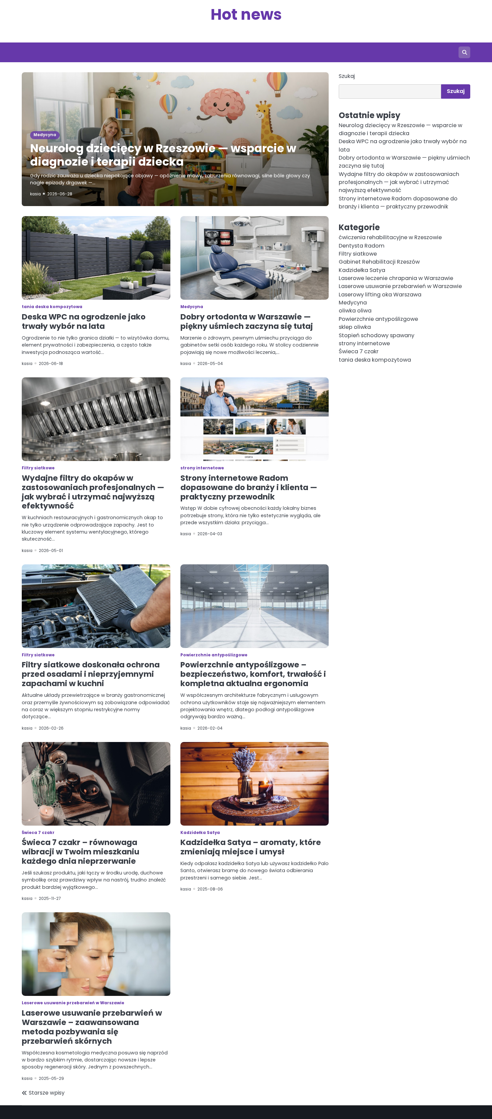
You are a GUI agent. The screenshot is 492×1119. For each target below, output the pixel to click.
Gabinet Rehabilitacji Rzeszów (379, 262)
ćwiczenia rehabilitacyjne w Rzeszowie (390, 238)
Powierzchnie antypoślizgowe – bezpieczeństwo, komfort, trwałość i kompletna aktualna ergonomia (253, 674)
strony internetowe (202, 468)
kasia (35, 194)
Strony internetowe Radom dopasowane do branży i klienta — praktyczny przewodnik (248, 487)
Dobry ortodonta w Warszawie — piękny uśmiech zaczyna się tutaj (246, 321)
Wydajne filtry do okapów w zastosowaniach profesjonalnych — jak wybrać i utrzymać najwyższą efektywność (93, 492)
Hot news (246, 14)
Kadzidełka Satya (200, 832)
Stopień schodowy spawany (376, 335)
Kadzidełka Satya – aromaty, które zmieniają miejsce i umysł (250, 847)
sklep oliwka (355, 327)
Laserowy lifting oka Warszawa (380, 294)
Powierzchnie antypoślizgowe (213, 655)
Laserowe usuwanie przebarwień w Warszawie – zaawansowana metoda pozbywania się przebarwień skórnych (92, 1027)
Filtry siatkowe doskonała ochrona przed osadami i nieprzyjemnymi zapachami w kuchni (91, 674)
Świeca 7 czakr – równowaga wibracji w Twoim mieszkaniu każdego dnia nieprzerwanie (80, 851)
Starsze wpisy (47, 1093)
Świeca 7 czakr (38, 832)
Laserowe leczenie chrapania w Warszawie (396, 278)
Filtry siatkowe (38, 468)
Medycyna (44, 134)
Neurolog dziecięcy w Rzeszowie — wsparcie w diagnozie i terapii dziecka (163, 155)
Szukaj (347, 76)
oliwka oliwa (355, 311)
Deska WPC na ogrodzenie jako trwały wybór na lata (84, 321)
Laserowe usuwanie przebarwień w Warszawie (73, 1003)
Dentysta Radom (362, 246)
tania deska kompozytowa (52, 306)
